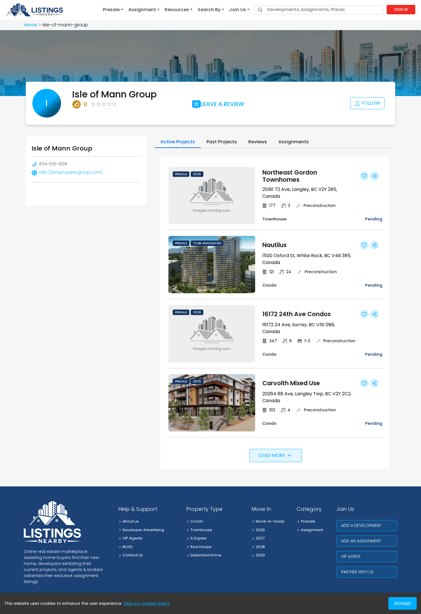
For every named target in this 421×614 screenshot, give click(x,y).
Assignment (312, 530)
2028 (260, 547)
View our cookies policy (146, 603)
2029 (260, 555)
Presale (308, 521)
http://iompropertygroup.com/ (71, 172)
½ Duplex (198, 538)
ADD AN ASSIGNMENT (361, 541)
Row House (200, 547)
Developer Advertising (143, 530)
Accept (402, 603)
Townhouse (201, 530)
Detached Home (205, 555)
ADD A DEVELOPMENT (361, 525)
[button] (113, 10)
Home (30, 24)
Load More (271, 455)
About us (131, 521)
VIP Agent (351, 556)
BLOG (127, 547)
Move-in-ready (270, 521)
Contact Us (133, 555)
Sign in (401, 9)
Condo (196, 521)
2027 (260, 538)
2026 (260, 530)
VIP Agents (132, 538)
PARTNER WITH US (357, 572)
